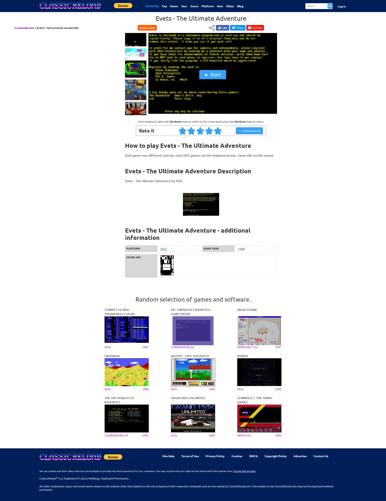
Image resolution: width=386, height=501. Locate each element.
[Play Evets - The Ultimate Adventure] (212, 112)
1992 (212, 435)
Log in (342, 6)
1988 (241, 249)
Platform (208, 6)
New (220, 6)
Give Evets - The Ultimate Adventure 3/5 (200, 131)
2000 (278, 389)
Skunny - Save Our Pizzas (190, 356)
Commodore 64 (182, 347)
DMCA (253, 456)
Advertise (300, 456)
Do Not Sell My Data (244, 471)
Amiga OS (244, 435)
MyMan (242, 356)
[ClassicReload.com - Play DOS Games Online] (70, 9)
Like (224, 27)
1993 (278, 435)
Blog (240, 6)
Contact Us (321, 456)
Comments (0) (251, 130)
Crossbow (112, 356)
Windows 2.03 (247, 347)
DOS (163, 249)
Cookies (236, 456)
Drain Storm (247, 309)
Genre (194, 6)
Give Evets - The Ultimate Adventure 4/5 (209, 131)
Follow (239, 27)
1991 (145, 435)
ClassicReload (24, 28)
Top (164, 6)
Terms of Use (190, 456)
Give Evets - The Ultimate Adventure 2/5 (191, 131)
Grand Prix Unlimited (188, 398)
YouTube (257, 27)
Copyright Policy (276, 456)
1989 (145, 389)
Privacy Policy (215, 456)
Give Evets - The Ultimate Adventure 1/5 (183, 131)
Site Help (168, 456)
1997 (278, 347)
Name (174, 6)
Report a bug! (147, 27)
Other (230, 6)
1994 (212, 389)
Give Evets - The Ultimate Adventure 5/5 (218, 131)
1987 (145, 347)
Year (184, 6)
